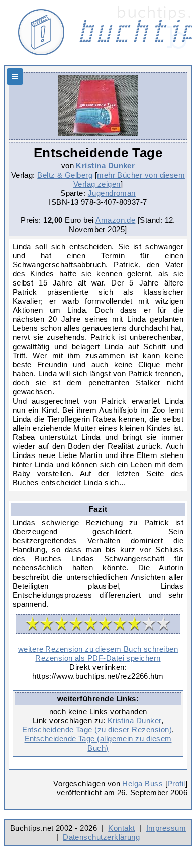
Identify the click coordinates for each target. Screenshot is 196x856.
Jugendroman (112, 193)
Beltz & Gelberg (64, 174)
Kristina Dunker (105, 165)
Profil (176, 783)
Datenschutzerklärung (101, 837)
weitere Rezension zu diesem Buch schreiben (98, 649)
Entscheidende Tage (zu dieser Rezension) (97, 729)
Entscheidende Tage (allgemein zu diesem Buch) (98, 743)
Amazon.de (115, 220)
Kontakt (121, 828)
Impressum (166, 828)
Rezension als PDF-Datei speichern (97, 658)
